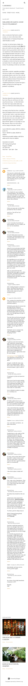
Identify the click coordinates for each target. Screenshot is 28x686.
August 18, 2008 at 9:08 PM (14, 298)
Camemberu (5, 31)
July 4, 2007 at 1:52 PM (18, 170)
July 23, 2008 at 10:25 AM (13, 220)
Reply (8, 185)
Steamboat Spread (6, 30)
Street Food (11, 12)
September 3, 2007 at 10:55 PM (15, 189)
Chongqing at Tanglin (12, 356)
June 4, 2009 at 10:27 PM (17, 420)
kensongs (9, 188)
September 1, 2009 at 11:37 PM (14, 454)
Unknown (9, 170)
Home (4, 12)
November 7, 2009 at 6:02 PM (14, 469)
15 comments (9, 668)
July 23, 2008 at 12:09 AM (13, 206)
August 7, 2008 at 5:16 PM (14, 246)
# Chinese (12, 158)
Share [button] (3, 156)
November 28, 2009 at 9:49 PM (15, 491)
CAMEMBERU (6, 5)
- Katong (8, 158)
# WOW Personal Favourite (8, 160)
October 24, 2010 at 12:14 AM (17, 564)
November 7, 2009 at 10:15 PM (14, 478)
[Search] (25, 2)
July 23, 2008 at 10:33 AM (13, 232)
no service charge (6, 163)
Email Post (8, 156)
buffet (17, 160)
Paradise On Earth (6, 93)
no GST (20, 160)
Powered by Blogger (15, 678)
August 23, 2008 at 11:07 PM (14, 339)
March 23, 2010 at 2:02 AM (14, 523)
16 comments (9, 642)
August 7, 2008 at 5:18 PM (14, 284)
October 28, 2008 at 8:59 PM (14, 374)
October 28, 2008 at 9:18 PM (14, 398)
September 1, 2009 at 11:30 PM (14, 431)
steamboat (13, 163)
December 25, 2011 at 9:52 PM (14, 575)
